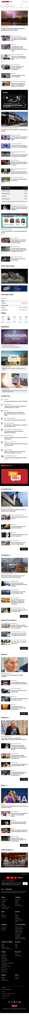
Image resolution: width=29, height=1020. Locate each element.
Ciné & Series (17, 918)
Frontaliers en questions (6, 948)
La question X (4, 964)
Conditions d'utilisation (6, 989)
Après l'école (17, 934)
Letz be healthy (18, 955)
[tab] (3, 7)
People (16, 902)
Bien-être (18, 952)
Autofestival (3, 928)
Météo (14, 319)
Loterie (16, 947)
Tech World (17, 904)
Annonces (17, 977)
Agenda (16, 921)
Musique (16, 915)
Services (17, 942)
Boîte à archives (4, 969)
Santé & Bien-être (18, 931)
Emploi (2, 945)
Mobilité (21, 7)
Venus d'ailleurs (4, 960)
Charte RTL (4, 998)
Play (22, 4)
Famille (2, 944)
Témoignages (17, 935)
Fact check (3, 905)
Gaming (16, 917)
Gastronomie (17, 899)
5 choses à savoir (4, 908)
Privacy (3, 991)
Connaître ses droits (19, 928)
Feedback (4, 987)
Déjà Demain (4, 955)
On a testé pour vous (5, 907)
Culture (16, 7)
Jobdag (2, 977)
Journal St (3, 967)
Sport (12, 7)
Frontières (3, 901)
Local (2, 914)
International (4, 915)
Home (7, 4)
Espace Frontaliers (7, 942)
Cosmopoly (3, 954)
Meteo (16, 944)
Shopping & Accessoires (20, 937)
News (3, 7)
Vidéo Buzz (3, 957)
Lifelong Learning (4, 980)
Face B (2, 970)
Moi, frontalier (4, 958)
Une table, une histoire (5, 966)
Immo (17, 975)
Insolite (16, 901)
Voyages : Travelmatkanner (20, 938)
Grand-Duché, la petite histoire (7, 963)
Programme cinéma (19, 920)
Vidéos (3, 952)
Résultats (3, 917)
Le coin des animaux (19, 905)
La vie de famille (20, 924)
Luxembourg (3, 899)
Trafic (16, 945)
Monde (2, 902)
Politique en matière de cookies (8, 993)
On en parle (3, 961)
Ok (25, 883)
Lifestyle (7, 7)
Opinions (3, 904)
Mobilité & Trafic (4, 947)
